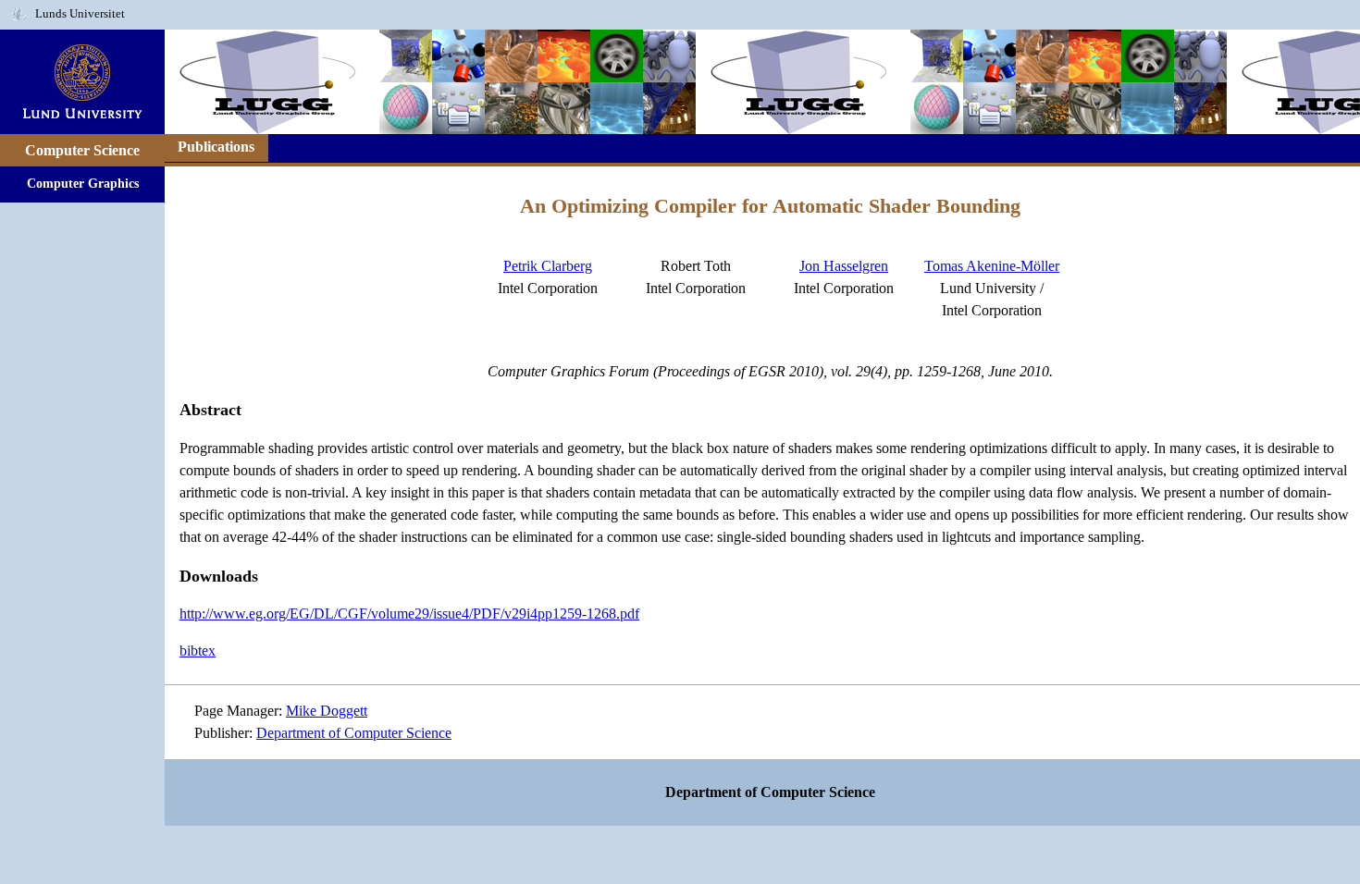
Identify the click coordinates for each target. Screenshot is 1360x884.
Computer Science (82, 150)
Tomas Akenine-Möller (991, 266)
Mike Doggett (326, 710)
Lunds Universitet (80, 13)
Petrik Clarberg (547, 266)
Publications (216, 146)
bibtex (197, 650)
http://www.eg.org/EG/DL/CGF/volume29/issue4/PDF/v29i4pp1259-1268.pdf (409, 613)
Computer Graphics (83, 183)
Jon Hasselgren (843, 266)
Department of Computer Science (353, 733)
